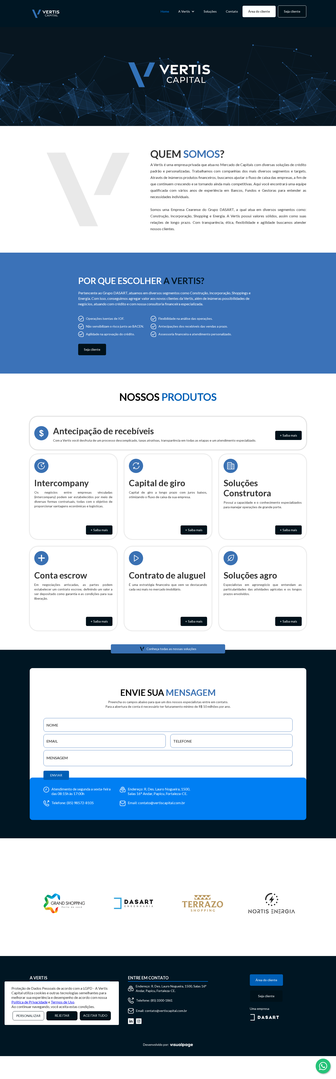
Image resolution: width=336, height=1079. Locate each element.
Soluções (210, 11)
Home (165, 11)
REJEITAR (62, 1015)
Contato (232, 11)
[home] (46, 13)
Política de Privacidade (29, 1002)
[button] (186, 11)
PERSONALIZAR (28, 1016)
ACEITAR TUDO (95, 1015)
